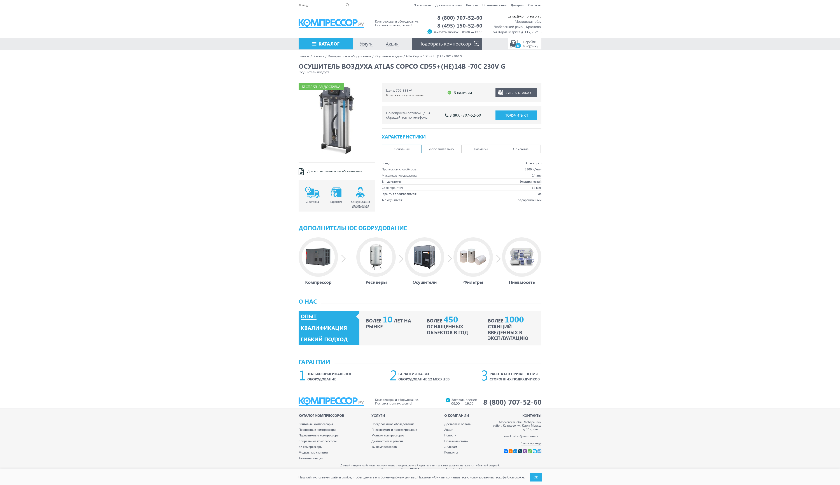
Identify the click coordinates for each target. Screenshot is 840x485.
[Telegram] (539, 451)
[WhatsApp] (530, 451)
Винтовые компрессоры (316, 424)
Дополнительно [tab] (441, 149)
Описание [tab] (520, 149)
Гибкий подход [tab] (324, 339)
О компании (422, 5)
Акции (448, 429)
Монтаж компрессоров (387, 435)
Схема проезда (531, 443)
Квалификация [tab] (324, 328)
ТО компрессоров (384, 447)
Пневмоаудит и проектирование (394, 429)
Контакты (534, 5)
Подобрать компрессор (444, 43)
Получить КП (516, 115)
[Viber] (525, 451)
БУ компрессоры (310, 447)
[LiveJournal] (520, 451)
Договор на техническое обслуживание (334, 171)
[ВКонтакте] (506, 451)
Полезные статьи (494, 5)
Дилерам (517, 5)
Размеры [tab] (481, 149)
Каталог (329, 43)
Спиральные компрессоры (318, 441)
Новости (472, 5)
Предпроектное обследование (392, 424)
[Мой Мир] (515, 451)
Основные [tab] (402, 149)
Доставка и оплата (448, 5)
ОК (536, 477)
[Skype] (535, 451)
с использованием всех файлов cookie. (495, 477)
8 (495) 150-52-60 (459, 25)
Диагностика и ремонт (387, 441)
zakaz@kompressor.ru (524, 16)
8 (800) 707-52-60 (459, 17)
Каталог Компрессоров (321, 415)
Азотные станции (311, 458)
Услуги (378, 415)
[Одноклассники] (511, 451)
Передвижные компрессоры (319, 435)
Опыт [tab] (309, 316)
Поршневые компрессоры (317, 429)
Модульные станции (313, 452)
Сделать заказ (518, 92)
